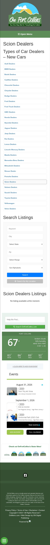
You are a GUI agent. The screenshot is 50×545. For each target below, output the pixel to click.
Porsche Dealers (11, 176)
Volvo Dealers (10, 209)
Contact (42, 510)
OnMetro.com (14, 515)
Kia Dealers (9, 139)
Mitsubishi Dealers (12, 166)
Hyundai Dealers (11, 123)
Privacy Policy (10, 510)
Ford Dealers (9, 101)
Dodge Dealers (10, 96)
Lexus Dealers (10, 144)
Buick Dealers (10, 74)
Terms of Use (22, 510)
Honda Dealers (10, 117)
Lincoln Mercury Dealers (14, 150)
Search (25, 275)
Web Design (25, 515)
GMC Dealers (9, 112)
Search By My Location (26, 281)
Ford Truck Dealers (12, 107)
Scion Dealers (10, 182)
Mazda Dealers (10, 155)
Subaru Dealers (10, 187)
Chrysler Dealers (11, 91)
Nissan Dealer (10, 171)
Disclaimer (33, 510)
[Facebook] (25, 475)
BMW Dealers (9, 69)
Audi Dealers (9, 64)
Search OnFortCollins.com (26, 327)
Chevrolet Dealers (11, 85)
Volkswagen (9, 203)
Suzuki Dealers (10, 193)
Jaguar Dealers (10, 128)
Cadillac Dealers (11, 80)
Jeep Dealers (9, 133)
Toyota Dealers (10, 198)
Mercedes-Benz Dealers (14, 160)
